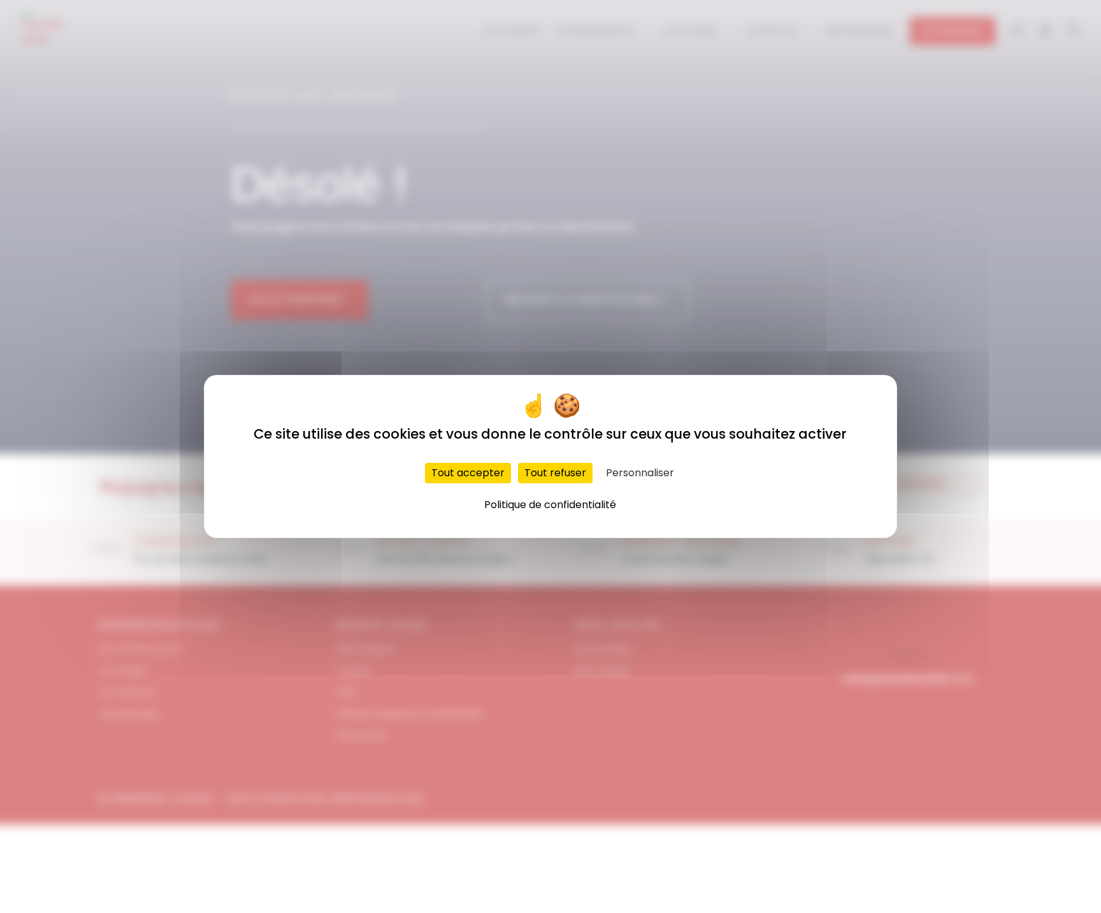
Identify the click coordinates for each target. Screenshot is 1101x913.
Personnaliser (640, 472)
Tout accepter (468, 472)
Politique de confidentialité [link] (550, 504)
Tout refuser (555, 472)
